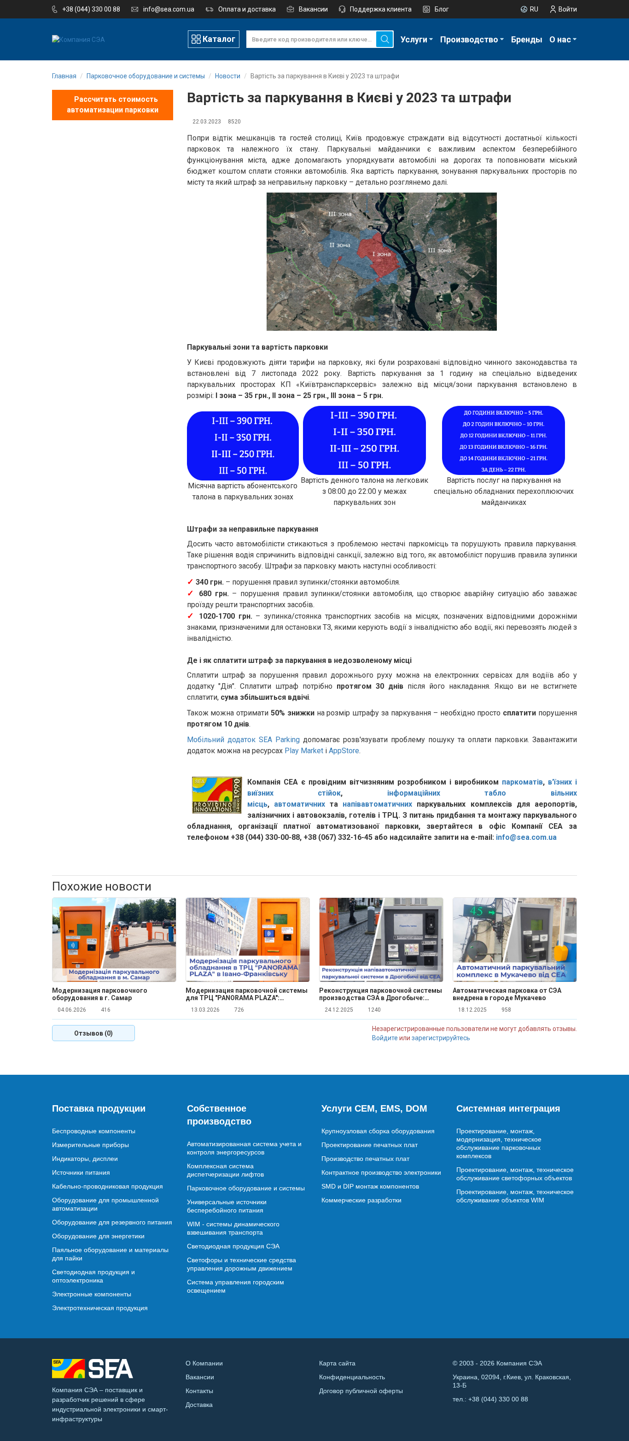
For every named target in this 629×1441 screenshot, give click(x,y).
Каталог (219, 39)
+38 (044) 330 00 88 (91, 9)
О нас (560, 39)
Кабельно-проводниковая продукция (107, 1186)
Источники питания (81, 1172)
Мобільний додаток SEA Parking (243, 739)
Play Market (304, 750)
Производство (469, 39)
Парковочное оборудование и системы (246, 1188)
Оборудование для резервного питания (112, 1222)
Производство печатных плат (365, 1158)
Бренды (526, 39)
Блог (442, 9)
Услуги (414, 39)
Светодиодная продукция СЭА (233, 1246)
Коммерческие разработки (361, 1200)
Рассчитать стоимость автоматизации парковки (112, 104)
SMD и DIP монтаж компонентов (370, 1186)
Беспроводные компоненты (93, 1131)
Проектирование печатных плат (369, 1144)
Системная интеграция (508, 1108)
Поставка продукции (99, 1108)
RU (534, 9)
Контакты (199, 1390)
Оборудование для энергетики (98, 1236)
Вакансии (313, 9)
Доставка (199, 1404)
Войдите (385, 1038)
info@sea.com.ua (168, 9)
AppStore (344, 750)
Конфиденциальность (352, 1377)
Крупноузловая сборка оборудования (378, 1131)
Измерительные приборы (90, 1144)
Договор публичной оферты (361, 1390)
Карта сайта (337, 1363)
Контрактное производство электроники (381, 1172)
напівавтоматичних (377, 804)
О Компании (204, 1363)
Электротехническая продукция (100, 1308)
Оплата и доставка (247, 9)
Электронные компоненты (91, 1294)
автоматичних (299, 804)
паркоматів (522, 782)
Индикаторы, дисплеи (85, 1158)
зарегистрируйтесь (441, 1038)
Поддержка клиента (381, 9)
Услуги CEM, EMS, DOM (374, 1108)
